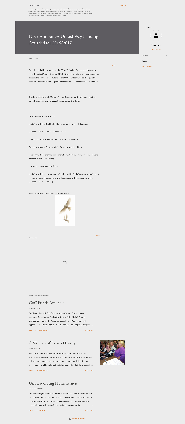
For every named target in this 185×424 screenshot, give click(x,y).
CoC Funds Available (46, 302)
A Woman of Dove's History (52, 343)
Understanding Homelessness (53, 383)
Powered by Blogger (78, 418)
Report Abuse (147, 66)
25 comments (40, 410)
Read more (89, 330)
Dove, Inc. (34, 5)
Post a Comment (41, 330)
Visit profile (156, 49)
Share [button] (113, 65)
